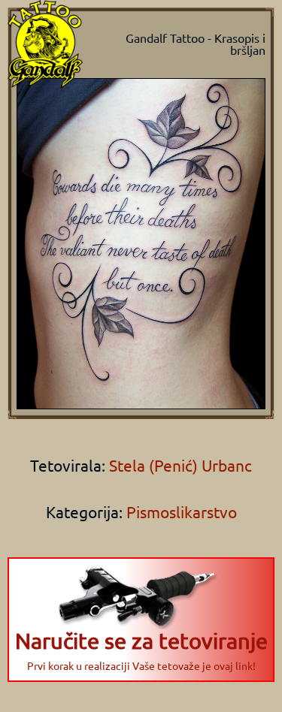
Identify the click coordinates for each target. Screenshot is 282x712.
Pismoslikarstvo (181, 511)
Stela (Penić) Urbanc (178, 465)
